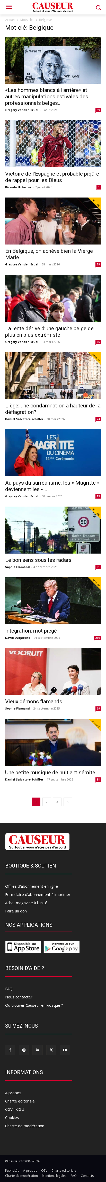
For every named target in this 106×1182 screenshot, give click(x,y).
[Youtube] (65, 1050)
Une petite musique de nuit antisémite (50, 772)
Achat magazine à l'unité (26, 902)
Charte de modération (24, 1125)
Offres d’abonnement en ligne (31, 886)
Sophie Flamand (17, 567)
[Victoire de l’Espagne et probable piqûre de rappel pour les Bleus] (53, 143)
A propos (13, 1092)
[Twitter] (51, 1050)
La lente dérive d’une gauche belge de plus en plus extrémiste (49, 331)
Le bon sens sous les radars (38, 560)
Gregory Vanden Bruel (21, 110)
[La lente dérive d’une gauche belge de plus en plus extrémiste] (53, 298)
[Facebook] (10, 1050)
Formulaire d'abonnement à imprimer (37, 894)
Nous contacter (18, 996)
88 (98, 779)
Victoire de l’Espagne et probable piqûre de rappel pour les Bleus (52, 177)
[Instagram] (24, 1050)
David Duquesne (17, 638)
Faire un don (16, 910)
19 (98, 496)
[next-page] (68, 802)
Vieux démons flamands (33, 701)
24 (98, 419)
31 (98, 567)
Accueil (10, 20)
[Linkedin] (37, 1050)
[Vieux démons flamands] (53, 671)
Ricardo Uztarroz (18, 187)
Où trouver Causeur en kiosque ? (34, 1005)
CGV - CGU (14, 1109)
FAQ (9, 988)
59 (98, 264)
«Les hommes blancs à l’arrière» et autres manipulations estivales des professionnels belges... (46, 96)
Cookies (12, 1117)
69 (98, 110)
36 (98, 342)
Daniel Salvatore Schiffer (24, 419)
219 (97, 638)
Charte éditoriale (20, 1101)
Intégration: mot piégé (31, 631)
